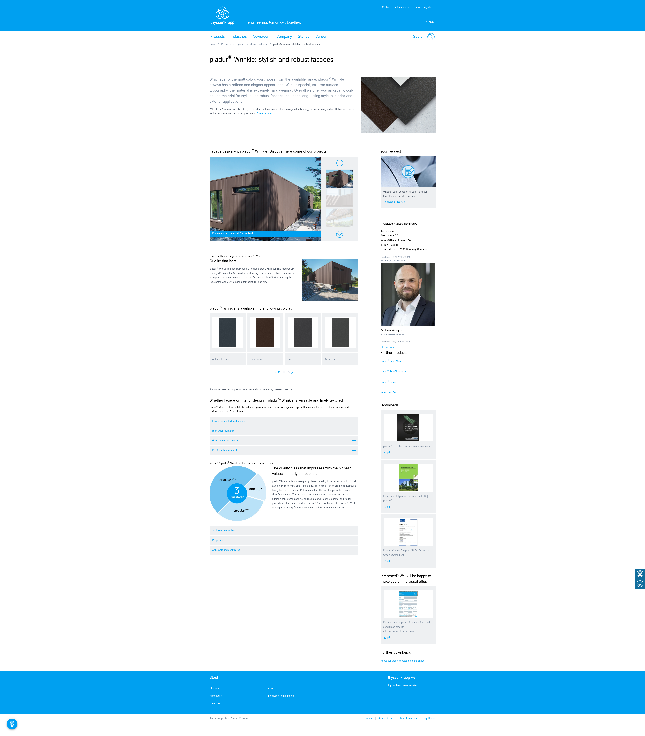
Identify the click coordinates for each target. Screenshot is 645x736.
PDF (388, 452)
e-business (414, 7)
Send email (389, 348)
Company (284, 37)
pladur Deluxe (389, 381)
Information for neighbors (280, 696)
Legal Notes (429, 718)
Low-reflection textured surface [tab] (228, 421)
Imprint (368, 718)
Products (217, 37)
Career (321, 37)
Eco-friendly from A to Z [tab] (224, 450)
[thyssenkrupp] (222, 15)
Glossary (214, 688)
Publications (399, 7)
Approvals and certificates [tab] (226, 550)
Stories (303, 37)
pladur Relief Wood (391, 360)
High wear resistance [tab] (223, 431)
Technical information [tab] (223, 530)
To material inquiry (393, 202)
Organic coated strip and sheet (252, 44)
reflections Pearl (389, 392)
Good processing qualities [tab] (226, 440)
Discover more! (265, 113)
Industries (239, 37)
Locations (215, 703)
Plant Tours (216, 696)
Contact (386, 7)
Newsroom (261, 37)
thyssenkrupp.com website (402, 685)
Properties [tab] (217, 540)
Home (213, 44)
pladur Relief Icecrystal (393, 371)
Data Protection (408, 718)
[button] (340, 178)
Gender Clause (386, 718)
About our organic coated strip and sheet (402, 661)
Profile (270, 688)
